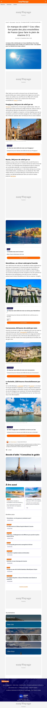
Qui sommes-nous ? (13, 687)
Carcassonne (23, 332)
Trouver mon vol (23, 257)
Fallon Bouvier (14, 441)
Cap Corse (13, 176)
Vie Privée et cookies (36, 690)
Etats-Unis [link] (10, 624)
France (15, 100)
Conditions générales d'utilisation (35, 685)
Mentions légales (33, 687)
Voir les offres (23, 154)
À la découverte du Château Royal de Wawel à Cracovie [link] (20, 526)
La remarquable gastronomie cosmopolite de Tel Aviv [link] (19, 544)
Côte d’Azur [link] (11, 651)
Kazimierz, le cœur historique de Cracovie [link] (17, 561)
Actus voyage (12, 22)
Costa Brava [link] (11, 618)
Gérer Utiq (15, 685)
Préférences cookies (23, 687)
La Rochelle (20, 386)
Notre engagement (7, 685)
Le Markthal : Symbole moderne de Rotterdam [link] (18, 553)
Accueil (7, 22)
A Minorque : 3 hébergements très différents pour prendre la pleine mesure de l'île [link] (23, 535)
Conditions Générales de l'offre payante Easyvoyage (18, 690)
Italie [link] (8, 638)
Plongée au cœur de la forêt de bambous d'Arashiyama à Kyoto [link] (22, 569)
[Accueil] (23, 1)
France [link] (9, 476)
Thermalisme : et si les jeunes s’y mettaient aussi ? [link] (19, 518)
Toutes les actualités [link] (23, 586)
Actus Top (18, 22)
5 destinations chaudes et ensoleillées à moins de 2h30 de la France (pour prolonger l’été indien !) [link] (15, 503)
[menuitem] (3, 4)
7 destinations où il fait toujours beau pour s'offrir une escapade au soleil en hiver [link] (34, 501)
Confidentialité (22, 685)
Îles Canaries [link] (11, 645)
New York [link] (10, 631)
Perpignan (8, 107)
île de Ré (31, 386)
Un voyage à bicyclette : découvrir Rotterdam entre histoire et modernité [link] (22, 578)
